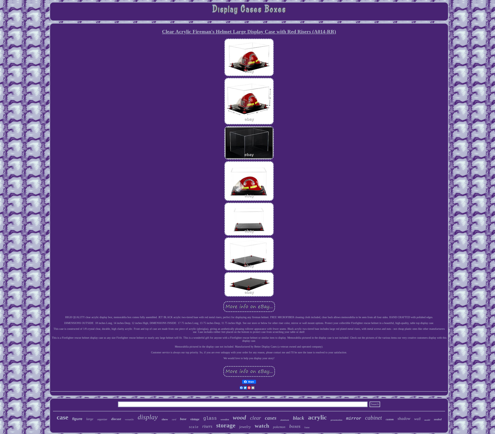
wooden (225, 419)
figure (77, 419)
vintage (194, 419)
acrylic (317, 417)
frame (307, 427)
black (298, 418)
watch (262, 426)
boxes (294, 426)
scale (193, 427)
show (165, 419)
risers (207, 426)
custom (390, 419)
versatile (129, 419)
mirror (353, 418)
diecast (116, 419)
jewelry (245, 427)
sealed (438, 419)
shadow (404, 418)
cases (271, 418)
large (89, 419)
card (174, 419)
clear (255, 418)
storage (225, 425)
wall (417, 419)
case (62, 417)
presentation (336, 420)
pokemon (279, 427)
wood (239, 417)
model (427, 420)
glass (210, 418)
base (183, 419)
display (148, 417)
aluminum (284, 420)
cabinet (373, 417)
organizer (102, 419)
